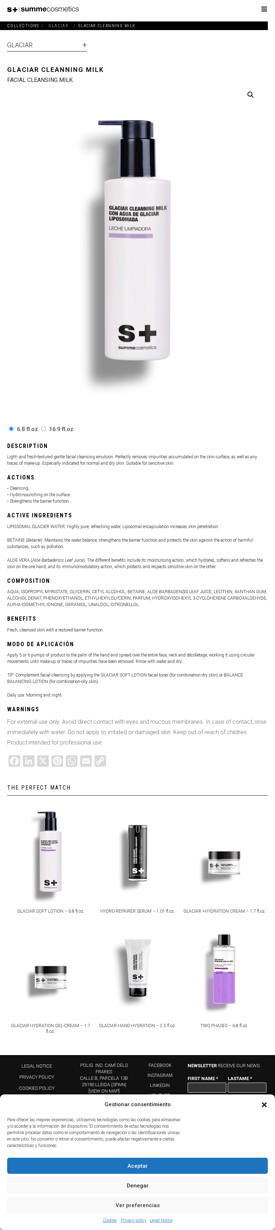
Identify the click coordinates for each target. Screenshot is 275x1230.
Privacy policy (133, 1220)
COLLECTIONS (23, 25)
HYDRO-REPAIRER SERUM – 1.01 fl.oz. (137, 911)
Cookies (110, 1220)
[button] (264, 1104)
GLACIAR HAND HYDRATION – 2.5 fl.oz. (137, 1025)
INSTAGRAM (160, 1075)
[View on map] (104, 1091)
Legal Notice (161, 1220)
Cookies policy (36, 1088)
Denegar (138, 1185)
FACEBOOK (160, 1065)
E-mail (197, 1101)
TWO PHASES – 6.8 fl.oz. (224, 1025)
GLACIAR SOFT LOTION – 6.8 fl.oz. (50, 911)
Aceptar (137, 1166)
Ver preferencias (138, 1205)
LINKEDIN (160, 1085)
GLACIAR (20, 45)
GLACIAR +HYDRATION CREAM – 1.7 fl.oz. (224, 911)
